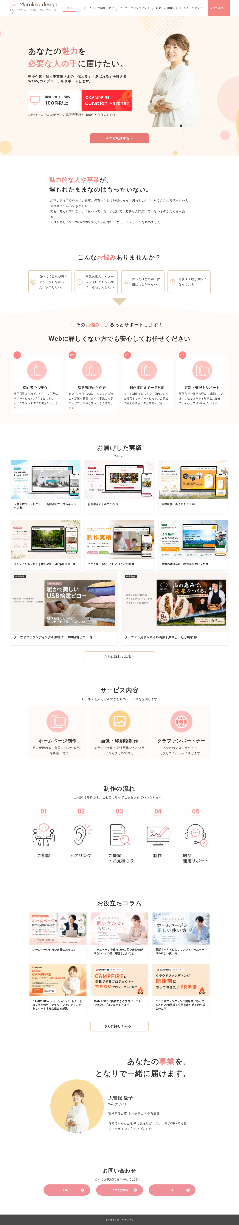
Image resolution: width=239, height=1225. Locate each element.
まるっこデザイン (124, 1220)
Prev (15, 664)
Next (224, 664)
